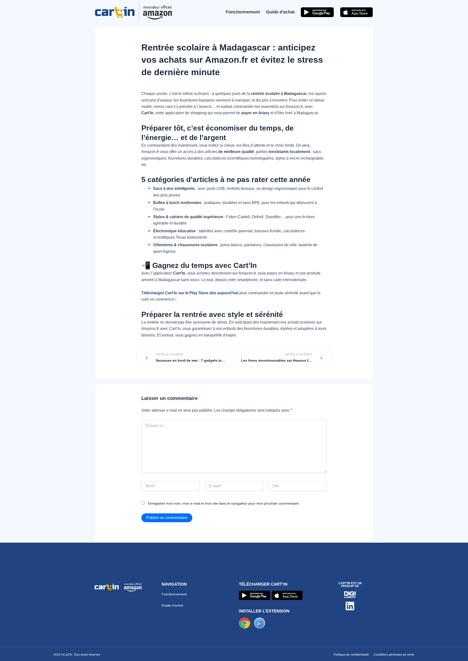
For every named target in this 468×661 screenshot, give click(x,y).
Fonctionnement (243, 12)
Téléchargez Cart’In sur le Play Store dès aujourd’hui (189, 293)
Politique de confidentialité (351, 654)
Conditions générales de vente (394, 654)
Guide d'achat (280, 12)
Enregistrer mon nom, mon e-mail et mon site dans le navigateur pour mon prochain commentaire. (224, 503)
